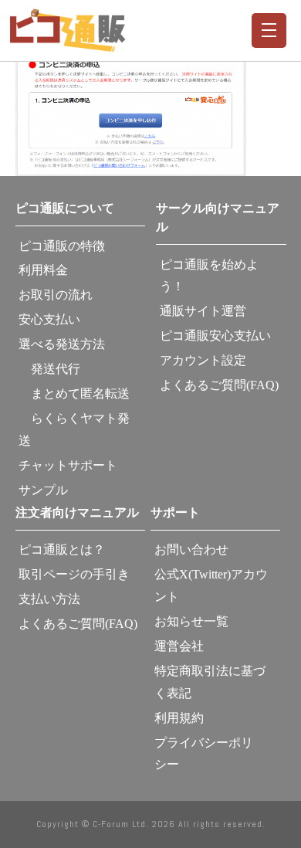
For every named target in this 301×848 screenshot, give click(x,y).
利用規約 (179, 717)
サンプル (43, 490)
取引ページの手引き (74, 574)
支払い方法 (49, 598)
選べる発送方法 (62, 344)
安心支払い (49, 319)
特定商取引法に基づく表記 (209, 682)
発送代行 (49, 368)
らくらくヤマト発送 (74, 429)
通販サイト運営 (203, 310)
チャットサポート (68, 465)
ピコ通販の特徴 (62, 246)
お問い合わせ (191, 549)
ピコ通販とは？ (62, 549)
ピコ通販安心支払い (215, 335)
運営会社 (179, 646)
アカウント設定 (203, 360)
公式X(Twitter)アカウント (211, 585)
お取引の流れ (56, 294)
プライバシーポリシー (203, 754)
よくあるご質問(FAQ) (219, 385)
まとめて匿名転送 (74, 393)
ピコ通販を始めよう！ (209, 275)
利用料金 (43, 269)
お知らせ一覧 (191, 621)
